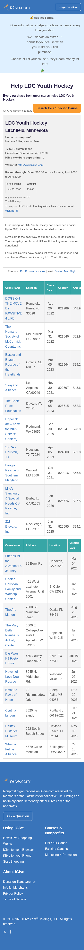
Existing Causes (56, 848)
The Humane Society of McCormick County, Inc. (13, 336)
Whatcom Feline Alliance (11, 749)
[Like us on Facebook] (10, 932)
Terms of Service (14, 899)
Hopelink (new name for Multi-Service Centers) (13, 429)
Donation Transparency (19, 881)
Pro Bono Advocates (32, 271)
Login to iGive (68, 7)
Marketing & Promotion (61, 854)
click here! (11, 210)
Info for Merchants (15, 887)
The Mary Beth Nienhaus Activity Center (12, 635)
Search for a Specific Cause (57, 108)
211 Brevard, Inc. (11, 526)
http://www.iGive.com (31, 164)
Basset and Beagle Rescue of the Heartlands (13, 364)
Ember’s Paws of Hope (11, 694)
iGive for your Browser (18, 849)
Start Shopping (13, 861)
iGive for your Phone (17, 855)
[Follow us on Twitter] (4, 932)
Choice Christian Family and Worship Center (13, 588)
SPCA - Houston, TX (11, 452)
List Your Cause (56, 843)
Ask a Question (17, 816)
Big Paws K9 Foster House (12, 658)
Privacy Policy (13, 893)
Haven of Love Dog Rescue (12, 676)
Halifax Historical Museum (11, 731)
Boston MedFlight (65, 271)
